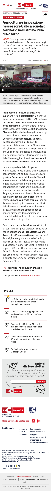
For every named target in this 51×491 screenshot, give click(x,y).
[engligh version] (8, 5)
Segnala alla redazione (23, 476)
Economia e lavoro (20, 13)
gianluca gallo (29, 270)
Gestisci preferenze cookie (29, 479)
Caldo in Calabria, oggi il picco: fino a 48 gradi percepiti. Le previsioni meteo (27, 314)
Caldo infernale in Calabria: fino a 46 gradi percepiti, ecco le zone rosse (26, 339)
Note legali (12, 479)
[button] (45, 14)
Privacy (35, 476)
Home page (6, 13)
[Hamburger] (4, 5)
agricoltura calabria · (31, 268)
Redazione (10, 476)
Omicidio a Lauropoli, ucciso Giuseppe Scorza (24, 350)
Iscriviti (41, 381)
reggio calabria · (12, 270)
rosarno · (13, 268)
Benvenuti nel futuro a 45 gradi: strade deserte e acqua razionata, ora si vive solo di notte (26, 326)
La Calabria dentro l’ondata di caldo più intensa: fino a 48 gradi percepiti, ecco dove (27, 301)
